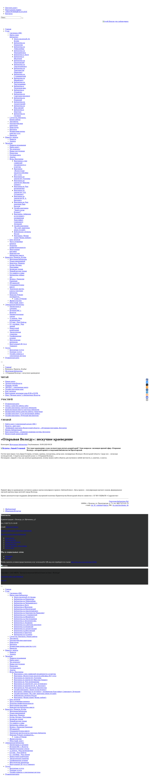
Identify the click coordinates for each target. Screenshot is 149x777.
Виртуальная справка (13, 10)
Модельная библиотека (13, 371)
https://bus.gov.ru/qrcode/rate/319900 (84, 562)
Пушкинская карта (12, 404)
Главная (8, 367)
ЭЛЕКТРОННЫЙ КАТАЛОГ (16, 12)
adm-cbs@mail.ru (12, 527)
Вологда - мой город (12, 426)
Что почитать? (10, 540)
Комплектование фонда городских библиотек (22, 410)
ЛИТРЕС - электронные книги (16, 387)
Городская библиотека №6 (118, 501)
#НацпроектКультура (13, 511)
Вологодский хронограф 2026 (16, 434)
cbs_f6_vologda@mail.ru (99, 505)
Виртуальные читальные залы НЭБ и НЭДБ (21, 393)
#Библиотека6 (10, 509)
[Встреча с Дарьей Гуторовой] (13, 448)
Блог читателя (10, 391)
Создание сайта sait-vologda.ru (12, 576)
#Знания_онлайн (11, 385)
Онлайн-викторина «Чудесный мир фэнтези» (22, 415)
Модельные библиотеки (18, 444)
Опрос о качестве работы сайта (16, 406)
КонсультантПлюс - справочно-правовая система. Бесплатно (27, 432)
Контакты (9, 14)
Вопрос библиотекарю (13, 430)
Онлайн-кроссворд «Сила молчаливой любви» (22, 413)
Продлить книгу (11, 8)
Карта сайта (9, 548)
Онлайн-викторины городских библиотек (21, 408)
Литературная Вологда (13, 383)
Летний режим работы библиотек (13, 534)
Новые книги (10, 381)
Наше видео (9, 538)
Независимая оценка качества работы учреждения (24, 411)
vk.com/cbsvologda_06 (120, 505)
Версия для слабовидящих (118, 21)
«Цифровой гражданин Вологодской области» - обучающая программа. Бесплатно (36, 428)
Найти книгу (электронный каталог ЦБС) (20, 424)
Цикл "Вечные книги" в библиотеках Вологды (22, 395)
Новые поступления (12, 542)
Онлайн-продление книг (14, 389)
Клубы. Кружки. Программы (16, 546)
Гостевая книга (10, 544)
